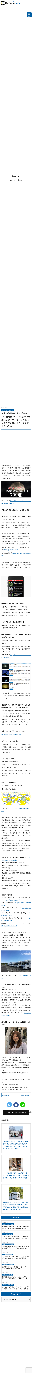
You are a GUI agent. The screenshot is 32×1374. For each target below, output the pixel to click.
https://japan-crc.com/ (12, 900)
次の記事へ (24, 1095)
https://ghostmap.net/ (10, 550)
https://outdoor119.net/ (9, 926)
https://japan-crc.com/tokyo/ (11, 734)
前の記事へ (6, 1095)
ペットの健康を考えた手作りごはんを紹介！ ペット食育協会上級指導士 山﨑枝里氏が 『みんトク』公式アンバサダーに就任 (16, 1175)
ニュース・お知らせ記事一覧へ (16, 1112)
